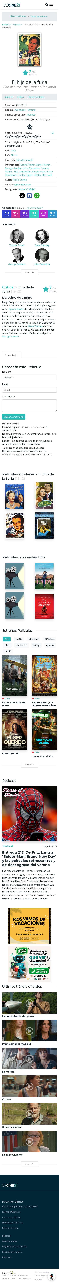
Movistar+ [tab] (33, 639)
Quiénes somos (9, 1241)
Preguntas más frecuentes (14, 1246)
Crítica (20, 97)
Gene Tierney (35, 326)
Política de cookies (42, 1272)
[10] (39, 136)
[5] (21, 136)
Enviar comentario (14, 416)
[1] (7, 136)
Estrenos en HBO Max (12, 1222)
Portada (6, 24)
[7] (28, 136)
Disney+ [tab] (36, 645)
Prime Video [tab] (21, 645)
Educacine (7, 1235)
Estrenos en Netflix (11, 1217)
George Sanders (10, 336)
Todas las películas (39, 16)
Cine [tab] (7, 639)
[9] (35, 136)
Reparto (8, 97)
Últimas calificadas (18, 16)
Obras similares (36, 97)
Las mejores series (11, 1211)
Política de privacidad (43, 1276)
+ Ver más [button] (29, 1164)
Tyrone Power (16, 309)
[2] (10, 136)
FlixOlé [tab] (8, 651)
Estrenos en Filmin (10, 1228)
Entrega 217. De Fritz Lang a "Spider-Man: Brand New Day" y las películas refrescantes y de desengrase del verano (29, 858)
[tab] (11, 355)
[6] (24, 136)
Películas (16, 24)
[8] (32, 136)
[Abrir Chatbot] (52, 1277)
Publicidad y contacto (12, 1252)
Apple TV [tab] (50, 645)
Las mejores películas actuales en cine (20, 1206)
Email (5, 384)
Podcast (7, 846)
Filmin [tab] (7, 645)
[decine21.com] (9, 1184)
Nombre (6, 371)
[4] (17, 136)
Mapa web (7, 1257)
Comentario (8, 396)
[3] (14, 136)
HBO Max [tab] (49, 639)
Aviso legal (39, 1279)
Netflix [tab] (19, 639)
